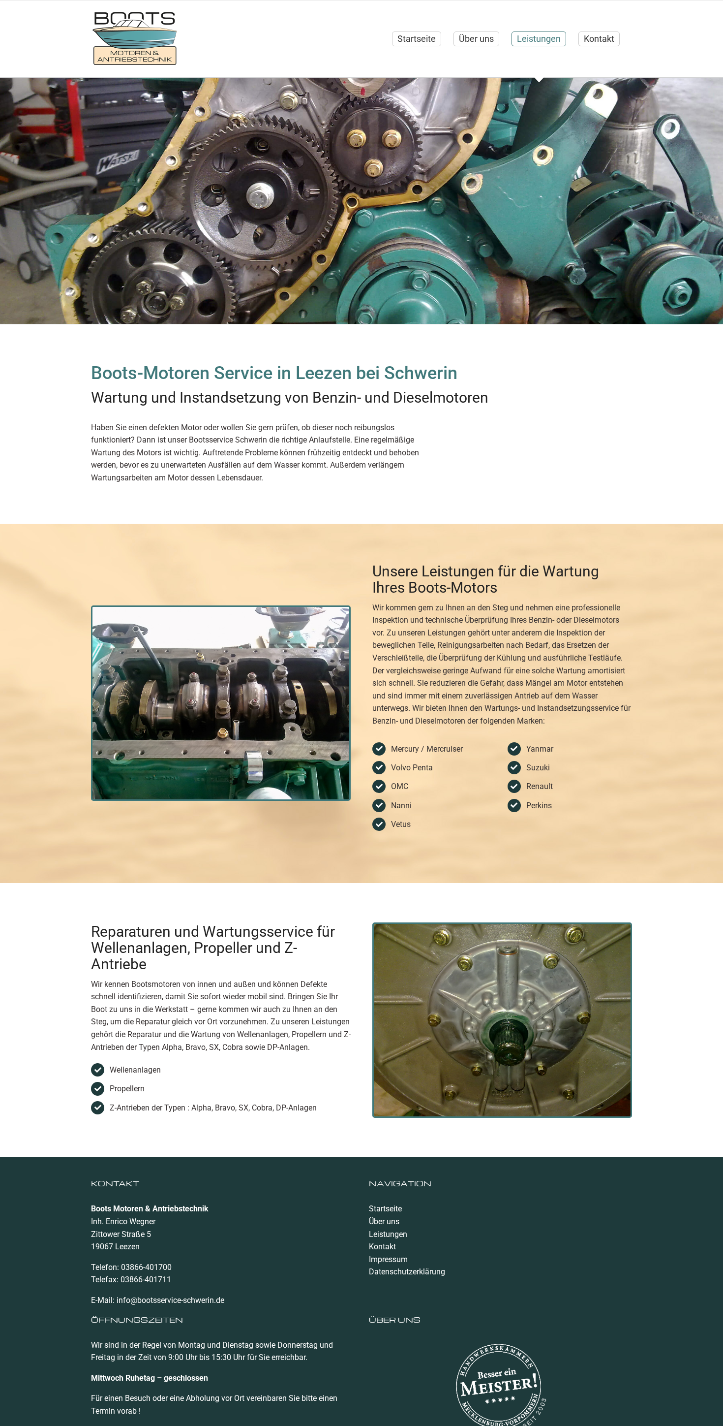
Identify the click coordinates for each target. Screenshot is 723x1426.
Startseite (385, 1208)
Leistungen (388, 1234)
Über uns (384, 1221)
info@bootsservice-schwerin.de (170, 1300)
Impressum (388, 1259)
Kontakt (382, 1246)
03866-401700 (146, 1267)
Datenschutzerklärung (407, 1271)
